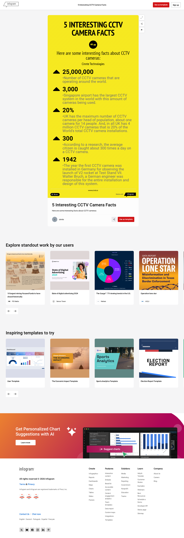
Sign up (176, 5)
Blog (155, 481)
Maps (91, 485)
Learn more (25, 442)
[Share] (141, 23)
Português (36, 519)
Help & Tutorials (141, 474)
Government (125, 485)
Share (56, 194)
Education (124, 492)
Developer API (143, 506)
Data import (109, 509)
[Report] (141, 30)
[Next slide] (15, 311)
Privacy (31, 484)
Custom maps (110, 512)
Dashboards (93, 481)
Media (123, 474)
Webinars (141, 490)
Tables (91, 492)
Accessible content (109, 488)
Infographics (93, 474)
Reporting (124, 481)
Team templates (108, 503)
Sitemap (141, 513)
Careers (156, 477)
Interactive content (109, 474)
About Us (157, 474)
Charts (91, 489)
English (22, 519)
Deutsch (29, 519)
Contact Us (24, 514)
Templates (109, 520)
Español (44, 519)
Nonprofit (124, 489)
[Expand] (141, 17)
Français (51, 519)
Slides (91, 496)
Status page (142, 510)
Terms (22, 484)
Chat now (36, 514)
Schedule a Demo (142, 500)
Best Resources (141, 494)
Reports (91, 477)
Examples (141, 486)
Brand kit (108, 484)
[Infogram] (11, 5)
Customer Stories (141, 481)
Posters (91, 500)
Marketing (125, 477)
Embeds (108, 480)
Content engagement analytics (109, 496)
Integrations (109, 516)
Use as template (161, 5)
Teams (123, 496)
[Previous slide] (8, 311)
